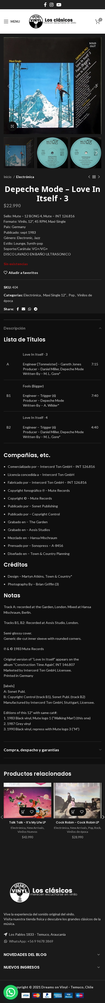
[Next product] (98, 176)
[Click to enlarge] (12, 126)
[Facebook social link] (45, 4)
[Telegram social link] (35, 309)
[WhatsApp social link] (29, 309)
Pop (72, 295)
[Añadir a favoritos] (32, 811)
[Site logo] (52, 21)
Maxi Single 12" (54, 295)
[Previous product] (89, 176)
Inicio (8, 177)
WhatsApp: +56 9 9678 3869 (31, 941)
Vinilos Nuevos (27, 831)
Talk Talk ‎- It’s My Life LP (27, 822)
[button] (23, 811)
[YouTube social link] (59, 4)
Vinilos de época (77, 831)
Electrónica (25, 177)
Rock (97, 828)
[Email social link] (23, 309)
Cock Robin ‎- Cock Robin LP (77, 822)
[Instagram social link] (51, 4)
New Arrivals (35, 828)
